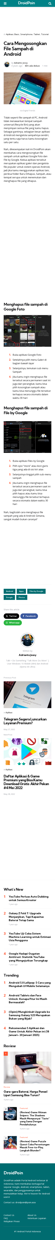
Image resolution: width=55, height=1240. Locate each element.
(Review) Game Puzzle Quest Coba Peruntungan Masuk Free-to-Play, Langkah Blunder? (35, 1146)
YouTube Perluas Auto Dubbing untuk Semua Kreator (29, 898)
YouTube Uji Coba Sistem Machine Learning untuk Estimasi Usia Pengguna (30, 937)
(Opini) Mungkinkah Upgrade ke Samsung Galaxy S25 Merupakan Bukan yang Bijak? (29, 1015)
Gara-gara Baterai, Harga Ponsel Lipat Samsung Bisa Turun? (25, 1093)
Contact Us (9, 1215)
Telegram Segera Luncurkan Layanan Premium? (25, 721)
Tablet (37, 34)
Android (9, 591)
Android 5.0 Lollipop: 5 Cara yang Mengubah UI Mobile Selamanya (30, 984)
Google (9, 597)
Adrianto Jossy (21, 62)
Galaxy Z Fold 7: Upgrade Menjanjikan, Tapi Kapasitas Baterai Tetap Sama (26, 917)
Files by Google (36, 591)
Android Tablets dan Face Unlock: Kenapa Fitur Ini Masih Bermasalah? (28, 999)
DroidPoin (26, 3)
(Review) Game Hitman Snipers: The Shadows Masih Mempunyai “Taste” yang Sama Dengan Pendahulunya (35, 1118)
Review (7, 1087)
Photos (22, 597)
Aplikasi (9, 34)
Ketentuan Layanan (37, 1218)
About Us (32, 1215)
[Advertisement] (27, 18)
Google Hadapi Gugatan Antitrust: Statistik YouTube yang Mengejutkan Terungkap (28, 957)
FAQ (6, 1218)
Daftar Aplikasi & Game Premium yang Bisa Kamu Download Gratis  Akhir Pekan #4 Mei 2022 (26, 782)
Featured (24, 1108)
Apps (21, 591)
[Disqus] (27, 839)
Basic (16, 34)
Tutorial (45, 34)
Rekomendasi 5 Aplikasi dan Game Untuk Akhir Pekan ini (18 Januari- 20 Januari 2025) (29, 1031)
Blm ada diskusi (32, 65)
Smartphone (26, 34)
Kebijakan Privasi (12, 1221)
